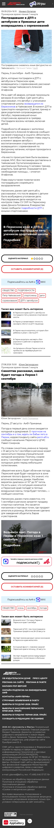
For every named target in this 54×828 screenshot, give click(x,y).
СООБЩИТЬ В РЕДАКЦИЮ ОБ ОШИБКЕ (23, 718)
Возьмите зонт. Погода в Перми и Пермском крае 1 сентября (23, 536)
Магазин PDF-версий (14, 686)
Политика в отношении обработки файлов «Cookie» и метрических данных (24, 788)
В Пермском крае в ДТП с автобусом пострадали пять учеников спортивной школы (25, 230)
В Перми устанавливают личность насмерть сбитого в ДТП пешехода (28, 323)
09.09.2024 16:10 (9, 11)
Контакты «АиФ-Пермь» (16, 696)
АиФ (35, 68)
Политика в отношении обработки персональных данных (20, 783)
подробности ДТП (31, 208)
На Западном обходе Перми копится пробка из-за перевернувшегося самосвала (29, 350)
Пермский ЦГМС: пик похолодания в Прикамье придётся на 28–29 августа (29, 630)
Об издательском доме (16, 678)
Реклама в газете (36, 682)
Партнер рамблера (26, 814)
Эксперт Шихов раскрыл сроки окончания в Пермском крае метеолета (31, 639)
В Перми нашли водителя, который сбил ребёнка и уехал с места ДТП (30, 331)
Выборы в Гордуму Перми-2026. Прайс (24, 714)
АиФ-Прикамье (30, 418)
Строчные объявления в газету (20, 700)
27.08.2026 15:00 (9, 364)
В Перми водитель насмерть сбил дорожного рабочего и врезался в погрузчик (28, 341)
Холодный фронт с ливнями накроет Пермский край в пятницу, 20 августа (29, 648)
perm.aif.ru (43, 437)
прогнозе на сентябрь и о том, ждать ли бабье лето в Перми (24, 434)
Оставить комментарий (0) (27, 269)
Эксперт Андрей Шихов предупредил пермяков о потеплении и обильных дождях (29, 658)
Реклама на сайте (13, 682)
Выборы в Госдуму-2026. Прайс (20, 704)
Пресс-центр (40, 678)
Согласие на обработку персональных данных (25, 779)
